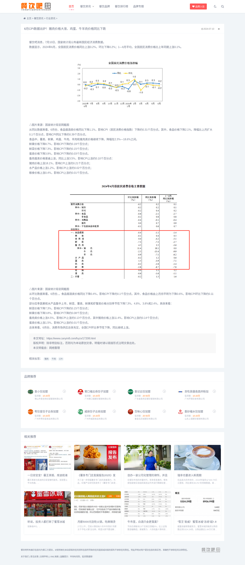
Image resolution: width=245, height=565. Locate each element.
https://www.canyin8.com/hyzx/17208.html (71, 338)
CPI (105, 129)
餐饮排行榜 (121, 6)
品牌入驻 (199, 6)
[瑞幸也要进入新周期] (197, 469)
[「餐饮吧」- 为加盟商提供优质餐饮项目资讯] (39, 6)
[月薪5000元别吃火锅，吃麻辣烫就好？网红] (97, 515)
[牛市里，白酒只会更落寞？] (147, 515)
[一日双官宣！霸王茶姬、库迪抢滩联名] (47, 469)
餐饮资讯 (85, 6)
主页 (29, 18)
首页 (71, 6)
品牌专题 (138, 6)
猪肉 (31, 163)
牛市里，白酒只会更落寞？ (144, 522)
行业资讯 (50, 18)
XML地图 (54, 557)
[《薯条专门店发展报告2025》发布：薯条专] (97, 469)
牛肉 (66, 139)
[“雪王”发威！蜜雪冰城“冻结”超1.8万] (197, 515)
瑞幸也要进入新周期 (190, 475)
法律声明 (44, 557)
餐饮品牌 (104, 6)
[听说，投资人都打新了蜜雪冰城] (47, 515)
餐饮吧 (33, 42)
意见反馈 (34, 557)
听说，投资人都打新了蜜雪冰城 (46, 522)
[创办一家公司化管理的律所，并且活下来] (147, 469)
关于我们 (25, 557)
